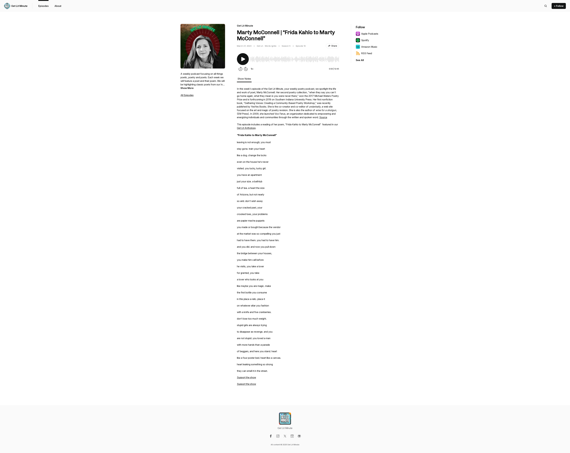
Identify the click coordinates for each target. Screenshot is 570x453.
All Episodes (187, 95)
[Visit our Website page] (292, 436)
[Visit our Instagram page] (277, 436)
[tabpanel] (288, 238)
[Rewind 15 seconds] (240, 69)
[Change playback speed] (252, 69)
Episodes (43, 5)
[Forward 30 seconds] (246, 69)
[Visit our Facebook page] (270, 436)
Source (323, 117)
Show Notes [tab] (244, 78)
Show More (187, 88)
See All (360, 60)
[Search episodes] (545, 6)
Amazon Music (369, 46)
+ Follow (558, 5)
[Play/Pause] (243, 59)
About (57, 5)
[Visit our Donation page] (299, 436)
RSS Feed (366, 53)
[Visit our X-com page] (285, 436)
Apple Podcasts (369, 33)
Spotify (365, 40)
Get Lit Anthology (246, 128)
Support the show (246, 377)
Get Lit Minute (19, 5)
